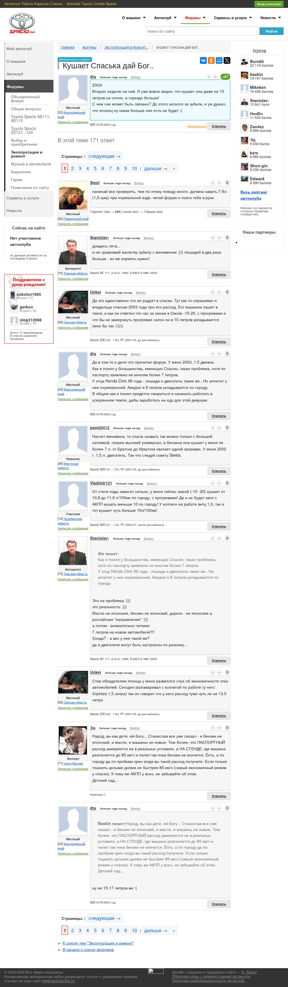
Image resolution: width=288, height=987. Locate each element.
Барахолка (21, 171)
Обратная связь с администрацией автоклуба (211, 976)
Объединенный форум (25, 98)
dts (93, 76)
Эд (252, 139)
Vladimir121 (101, 483)
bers (254, 153)
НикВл (256, 113)
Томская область (76, 273)
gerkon (26, 307)
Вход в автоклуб (269, 4)
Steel (95, 182)
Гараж (16, 179)
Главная (68, 47)
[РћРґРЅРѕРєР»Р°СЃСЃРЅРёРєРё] (211, 60)
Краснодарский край (71, 114)
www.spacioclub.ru (58, 980)
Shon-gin (259, 165)
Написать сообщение (73, 122)
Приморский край (76, 218)
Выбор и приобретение (24, 142)
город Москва (73, 763)
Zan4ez (257, 126)
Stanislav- (259, 100)
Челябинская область (70, 520)
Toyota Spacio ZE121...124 (23, 130)
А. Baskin (249, 972)
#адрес (136, 77)
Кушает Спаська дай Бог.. (178, 47)
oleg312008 (31, 320)
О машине (131, 17)
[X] (227, 60)
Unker (95, 292)
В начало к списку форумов (88, 949)
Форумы (193, 17)
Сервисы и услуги (230, 17)
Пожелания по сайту (30, 187)
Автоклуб (162, 17)
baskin (256, 74)
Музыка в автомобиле (31, 163)
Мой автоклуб (19, 48)
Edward (257, 178)
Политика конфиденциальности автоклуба (208, 980)
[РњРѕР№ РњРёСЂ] (219, 60)
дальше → (156, 168)
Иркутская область (68, 465)
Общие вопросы (26, 108)
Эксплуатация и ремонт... (126, 47)
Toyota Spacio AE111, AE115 (30, 118)
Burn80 (257, 61)
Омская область (75, 322)
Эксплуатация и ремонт (26, 154)
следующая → (105, 155)
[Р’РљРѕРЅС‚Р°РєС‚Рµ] (203, 60)
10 (134, 168)
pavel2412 (99, 427)
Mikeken (258, 87)
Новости (268, 17)
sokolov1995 (29, 294)
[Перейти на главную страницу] (22, 23)
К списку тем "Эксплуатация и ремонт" (98, 943)
